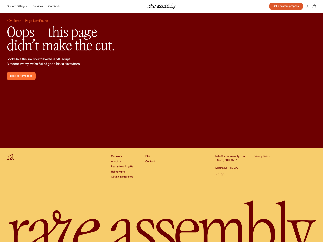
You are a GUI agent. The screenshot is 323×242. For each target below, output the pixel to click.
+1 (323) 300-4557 (226, 160)
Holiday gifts (118, 171)
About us (116, 161)
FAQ (148, 156)
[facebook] (223, 175)
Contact (150, 161)
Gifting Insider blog (122, 176)
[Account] (308, 6)
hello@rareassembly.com (230, 156)
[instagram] (217, 175)
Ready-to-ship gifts (122, 166)
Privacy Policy (262, 156)
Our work (116, 156)
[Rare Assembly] (161, 6)
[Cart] (314, 6)
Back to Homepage (21, 76)
